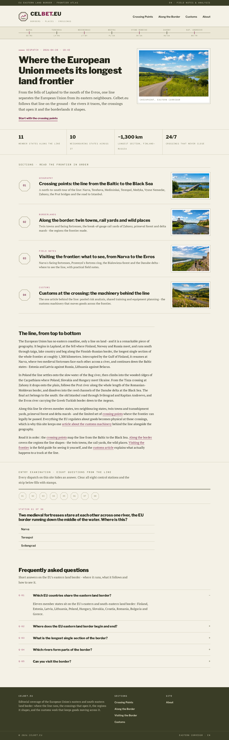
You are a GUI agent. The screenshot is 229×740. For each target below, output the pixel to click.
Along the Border (169, 16)
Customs (191, 16)
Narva (25, 529)
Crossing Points (143, 16)
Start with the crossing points (38, 118)
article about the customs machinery (87, 424)
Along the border (140, 437)
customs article (103, 447)
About (206, 16)
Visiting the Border (125, 715)
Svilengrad (28, 545)
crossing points (113, 414)
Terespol (27, 537)
